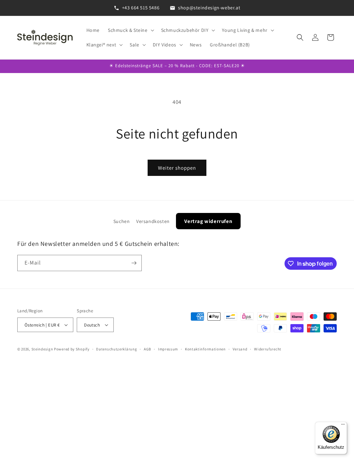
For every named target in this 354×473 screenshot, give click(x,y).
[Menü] (343, 426)
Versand (240, 349)
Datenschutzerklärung (116, 349)
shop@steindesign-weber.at (209, 8)
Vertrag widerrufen (208, 221)
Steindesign (42, 349)
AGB (147, 349)
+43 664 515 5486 (141, 8)
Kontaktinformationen (205, 349)
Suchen (121, 221)
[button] (130, 30)
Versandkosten (153, 221)
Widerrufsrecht (267, 349)
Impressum (168, 349)
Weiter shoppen (177, 167)
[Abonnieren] (133, 263)
